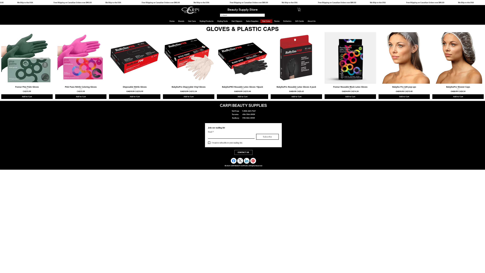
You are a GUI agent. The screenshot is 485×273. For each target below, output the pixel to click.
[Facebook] (234, 162)
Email (211, 133)
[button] (299, 9)
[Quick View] (27, 58)
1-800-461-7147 (249, 112)
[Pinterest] (253, 162)
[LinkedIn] (247, 162)
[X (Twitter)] (240, 162)
